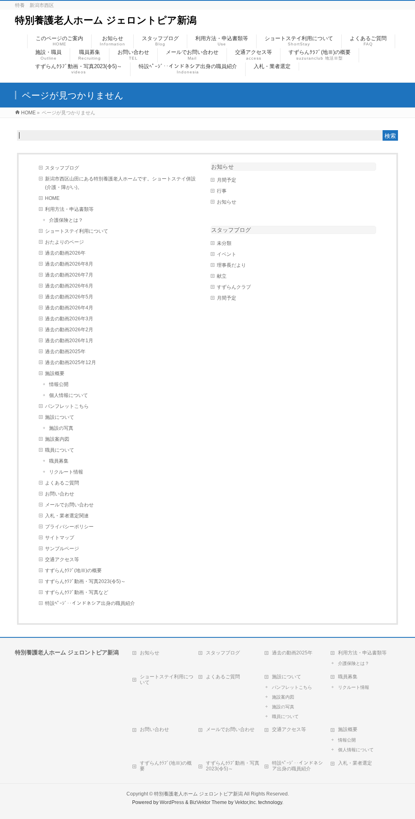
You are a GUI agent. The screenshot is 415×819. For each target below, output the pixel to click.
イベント (226, 254)
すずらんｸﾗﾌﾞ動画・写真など (76, 592)
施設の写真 (61, 428)
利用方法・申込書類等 (69, 209)
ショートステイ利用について (76, 231)
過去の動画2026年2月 (69, 329)
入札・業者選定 (355, 763)
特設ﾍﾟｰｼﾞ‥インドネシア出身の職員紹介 (90, 603)
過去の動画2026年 (65, 253)
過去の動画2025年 (65, 351)
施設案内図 (57, 439)
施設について (59, 417)
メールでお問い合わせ (69, 505)
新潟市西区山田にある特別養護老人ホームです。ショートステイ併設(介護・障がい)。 (120, 183)
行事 (222, 191)
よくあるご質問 (62, 483)
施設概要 (54, 373)
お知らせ (222, 166)
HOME (52, 198)
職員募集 (58, 461)
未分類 (224, 243)
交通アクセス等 (62, 559)
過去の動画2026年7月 (69, 275)
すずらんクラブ (234, 287)
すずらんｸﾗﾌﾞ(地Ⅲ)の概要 (73, 570)
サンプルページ (62, 548)
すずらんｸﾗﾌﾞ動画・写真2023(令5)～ (85, 581)
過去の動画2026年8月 (69, 264)
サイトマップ (59, 537)
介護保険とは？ (66, 220)
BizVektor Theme (208, 802)
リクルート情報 (66, 472)
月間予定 (226, 180)
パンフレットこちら (67, 406)
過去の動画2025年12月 (70, 362)
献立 (222, 276)
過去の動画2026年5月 (69, 297)
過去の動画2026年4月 (69, 308)
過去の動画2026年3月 (69, 319)
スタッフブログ (62, 168)
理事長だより (231, 265)
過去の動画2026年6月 (69, 286)
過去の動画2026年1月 (69, 340)
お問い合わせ (59, 494)
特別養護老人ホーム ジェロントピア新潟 (106, 20)
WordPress (172, 802)
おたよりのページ (64, 242)
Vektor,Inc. (246, 802)
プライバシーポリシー (69, 527)
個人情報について (68, 395)
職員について (59, 450)
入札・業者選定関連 (67, 516)
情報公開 (58, 384)
